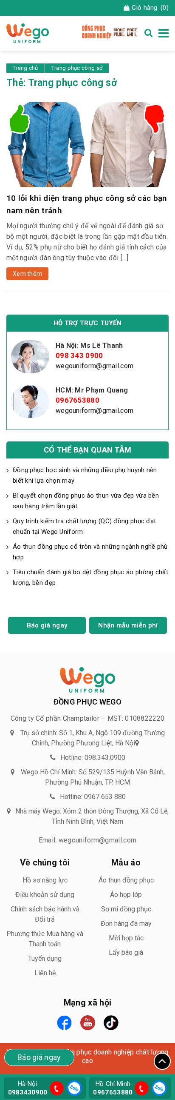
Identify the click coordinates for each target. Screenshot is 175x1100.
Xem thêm (27, 273)
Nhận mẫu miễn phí (128, 625)
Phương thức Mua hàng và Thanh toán (44, 939)
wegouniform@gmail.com (94, 366)
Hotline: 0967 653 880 (93, 797)
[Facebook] (64, 1022)
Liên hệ (45, 973)
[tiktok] (111, 1022)
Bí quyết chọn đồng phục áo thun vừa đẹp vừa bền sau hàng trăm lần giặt (86, 501)
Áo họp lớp (126, 895)
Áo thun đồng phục (126, 880)
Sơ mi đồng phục (126, 909)
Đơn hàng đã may (126, 924)
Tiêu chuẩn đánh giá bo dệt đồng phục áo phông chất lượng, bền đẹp (90, 577)
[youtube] (87, 1022)
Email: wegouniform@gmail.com (87, 840)
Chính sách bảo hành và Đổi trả (45, 914)
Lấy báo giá (126, 952)
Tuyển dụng (45, 958)
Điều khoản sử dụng (44, 895)
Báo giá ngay (47, 625)
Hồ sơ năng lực (45, 880)
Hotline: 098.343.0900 (92, 757)
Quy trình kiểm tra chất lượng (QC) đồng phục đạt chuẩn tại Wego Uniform (84, 526)
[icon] (57, 1088)
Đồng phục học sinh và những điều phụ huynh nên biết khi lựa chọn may (85, 475)
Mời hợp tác (126, 938)
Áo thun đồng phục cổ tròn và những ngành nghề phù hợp (90, 552)
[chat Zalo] (73, 1087)
